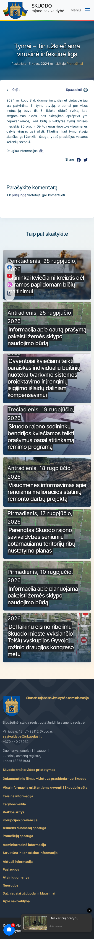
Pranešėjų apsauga (18, 836)
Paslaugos (11, 869)
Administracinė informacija (24, 845)
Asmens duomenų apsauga (24, 828)
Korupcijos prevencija (20, 820)
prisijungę (19, 195)
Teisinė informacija (18, 796)
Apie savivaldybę (16, 901)
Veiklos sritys (13, 812)
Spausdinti (74, 89)
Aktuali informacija (18, 861)
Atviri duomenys (16, 877)
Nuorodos (10, 885)
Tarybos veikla (14, 804)
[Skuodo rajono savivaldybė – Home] (15, 10)
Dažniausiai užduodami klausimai (29, 893)
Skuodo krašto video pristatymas (29, 770)
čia (41, 151)
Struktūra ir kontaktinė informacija (30, 853)
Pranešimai (75, 63)
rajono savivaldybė (47, 8)
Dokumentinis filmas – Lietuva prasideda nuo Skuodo (44, 778)
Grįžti (16, 89)
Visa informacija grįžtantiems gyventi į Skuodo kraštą (45, 787)
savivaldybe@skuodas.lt (22, 736)
